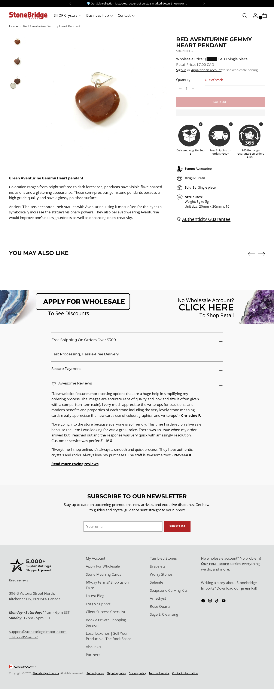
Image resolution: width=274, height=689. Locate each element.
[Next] (204, 3)
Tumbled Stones (163, 558)
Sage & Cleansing (164, 614)
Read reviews (18, 580)
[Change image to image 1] (17, 41)
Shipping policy (116, 673)
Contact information (185, 673)
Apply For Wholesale (103, 566)
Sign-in (181, 70)
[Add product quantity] (180, 88)
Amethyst (158, 598)
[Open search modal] (244, 15)
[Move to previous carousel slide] (251, 253)
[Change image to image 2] (17, 61)
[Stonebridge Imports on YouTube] (224, 601)
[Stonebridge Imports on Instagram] (210, 601)
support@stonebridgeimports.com (38, 631)
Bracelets (157, 566)
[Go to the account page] (253, 15)
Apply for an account (206, 70)
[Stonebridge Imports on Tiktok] (217, 601)
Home (13, 26)
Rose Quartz (160, 606)
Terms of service (159, 673)
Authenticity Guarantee (206, 219)
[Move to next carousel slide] (261, 253)
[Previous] (70, 3)
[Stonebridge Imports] (28, 15)
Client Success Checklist (105, 611)
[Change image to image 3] (17, 80)
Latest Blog (95, 595)
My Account (95, 558)
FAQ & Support (98, 603)
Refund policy (95, 673)
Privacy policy (137, 673)
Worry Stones (161, 574)
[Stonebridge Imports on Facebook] (203, 601)
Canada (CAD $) (24, 666)
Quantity (183, 79)
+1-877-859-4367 (23, 636)
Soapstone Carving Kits (169, 590)
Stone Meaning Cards (103, 574)
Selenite (156, 582)
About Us (93, 646)
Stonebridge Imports (46, 673)
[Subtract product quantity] (193, 88)
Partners (93, 654)
